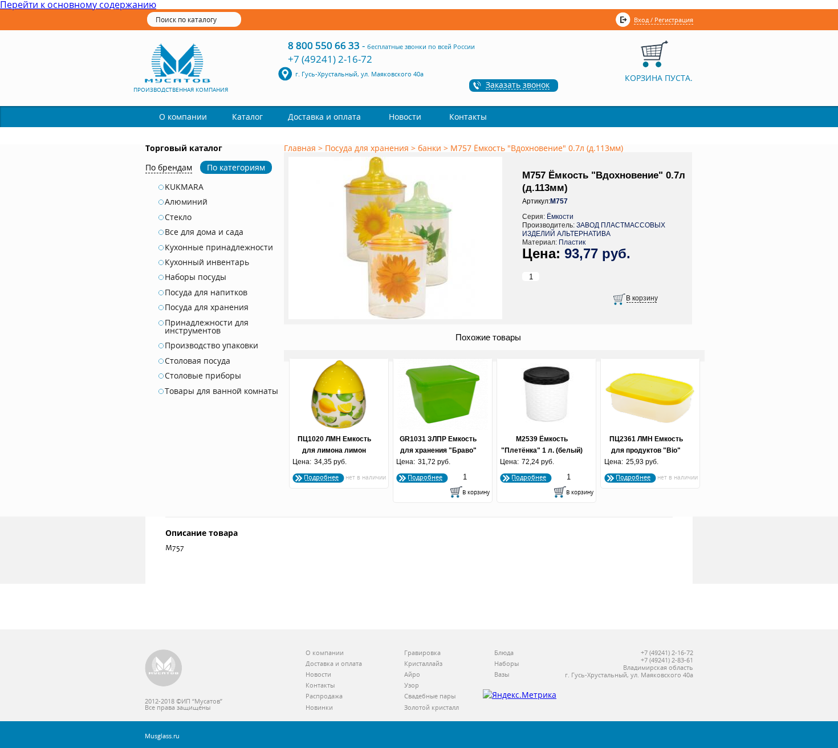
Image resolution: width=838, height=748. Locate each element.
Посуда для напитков (206, 292)
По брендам (168, 167)
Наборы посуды (195, 277)
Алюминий (186, 202)
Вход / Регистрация (663, 19)
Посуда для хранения (207, 307)
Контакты (468, 116)
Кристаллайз (423, 664)
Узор (411, 685)
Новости (405, 116)
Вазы (501, 674)
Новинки (319, 708)
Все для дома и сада (204, 232)
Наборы (506, 664)
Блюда (504, 653)
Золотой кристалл (431, 708)
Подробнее (321, 477)
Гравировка (422, 653)
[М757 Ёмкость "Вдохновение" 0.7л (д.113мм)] (397, 320)
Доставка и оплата (324, 116)
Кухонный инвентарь (207, 262)
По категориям (236, 167)
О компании (183, 116)
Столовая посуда (197, 361)
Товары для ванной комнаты (221, 391)
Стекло (178, 217)
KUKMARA (184, 187)
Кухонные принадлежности (219, 247)
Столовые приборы (203, 376)
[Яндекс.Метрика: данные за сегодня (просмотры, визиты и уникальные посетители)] (519, 695)
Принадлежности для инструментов (207, 327)
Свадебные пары (429, 696)
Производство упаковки (211, 345)
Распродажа (324, 696)
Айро (412, 674)
